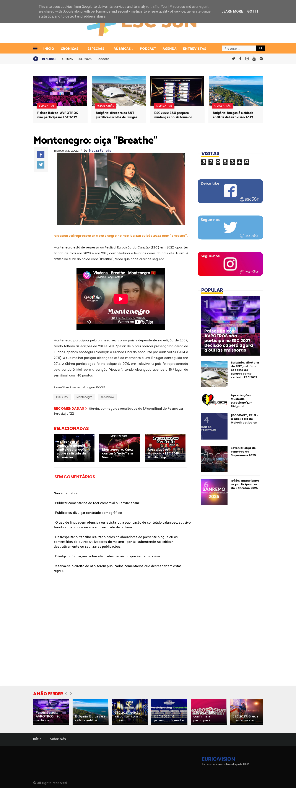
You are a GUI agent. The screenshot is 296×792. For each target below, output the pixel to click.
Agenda (170, 49)
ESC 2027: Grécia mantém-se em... (245, 718)
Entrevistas (194, 49)
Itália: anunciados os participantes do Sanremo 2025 (245, 484)
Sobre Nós (58, 739)
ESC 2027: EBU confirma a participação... (204, 716)
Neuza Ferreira (100, 151)
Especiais (96, 49)
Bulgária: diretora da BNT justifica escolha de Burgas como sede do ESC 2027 (116, 115)
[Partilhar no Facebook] (40, 154)
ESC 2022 (62, 397)
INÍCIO (48, 49)
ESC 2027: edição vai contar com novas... (127, 716)
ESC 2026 (85, 59)
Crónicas (69, 49)
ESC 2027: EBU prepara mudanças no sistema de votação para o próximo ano (175, 115)
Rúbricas (122, 49)
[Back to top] (285, 782)
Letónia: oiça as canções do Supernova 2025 (243, 451)
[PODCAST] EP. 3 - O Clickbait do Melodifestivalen (244, 418)
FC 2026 (67, 59)
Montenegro (84, 397)
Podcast (148, 49)
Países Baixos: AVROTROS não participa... (48, 716)
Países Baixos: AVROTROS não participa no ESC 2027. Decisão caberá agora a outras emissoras (57, 115)
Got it (253, 11)
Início (37, 739)
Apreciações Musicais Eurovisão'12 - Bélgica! (241, 400)
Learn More (232, 11)
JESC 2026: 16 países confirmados (169, 718)
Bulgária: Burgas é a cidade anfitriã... (90, 718)
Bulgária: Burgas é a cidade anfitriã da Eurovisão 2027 (233, 115)
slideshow (107, 397)
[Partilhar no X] (40, 165)
